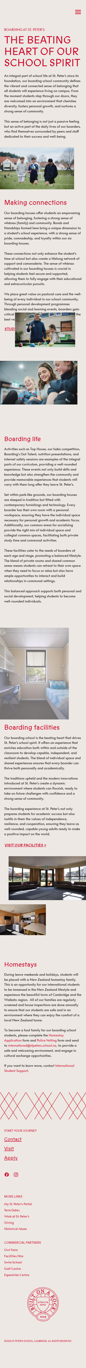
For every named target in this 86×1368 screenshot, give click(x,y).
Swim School (13, 1262)
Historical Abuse (15, 1229)
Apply (11, 1158)
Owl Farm (11, 1250)
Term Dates (12, 1210)
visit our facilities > (25, 845)
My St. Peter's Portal (18, 1204)
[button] (77, 11)
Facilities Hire (13, 1256)
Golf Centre (12, 1268)
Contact (13, 1139)
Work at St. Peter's (16, 1216)
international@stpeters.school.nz (32, 1045)
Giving (9, 1222)
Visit (9, 1148)
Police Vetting (47, 1040)
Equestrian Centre (16, 1275)
